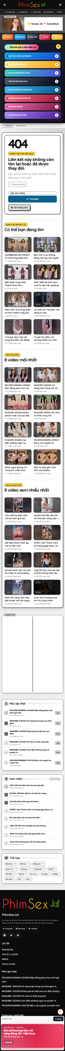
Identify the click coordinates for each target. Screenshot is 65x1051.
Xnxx (20, 879)
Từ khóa (34, 928)
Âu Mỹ (52, 869)
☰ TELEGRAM (20, 37)
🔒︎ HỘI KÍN (8, 37)
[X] (11, 935)
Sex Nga (45, 874)
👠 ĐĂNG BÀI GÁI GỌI (14, 107)
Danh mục (21, 928)
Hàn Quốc (10, 879)
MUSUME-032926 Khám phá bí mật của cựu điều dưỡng (30, 991)
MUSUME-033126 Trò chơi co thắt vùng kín (24, 996)
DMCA (5, 959)
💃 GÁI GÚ (44, 37)
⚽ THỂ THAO (57, 37)
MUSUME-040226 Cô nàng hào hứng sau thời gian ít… (29, 986)
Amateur (25, 869)
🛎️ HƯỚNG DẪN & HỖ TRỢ (16, 115)
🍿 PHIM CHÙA (32, 37)
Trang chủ (11, 12)
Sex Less (34, 874)
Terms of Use (8, 964)
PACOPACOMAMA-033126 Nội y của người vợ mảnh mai (31, 1005)
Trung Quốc (39, 869)
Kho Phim (37, 12)
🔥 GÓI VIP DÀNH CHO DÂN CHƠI (19, 90)
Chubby (55, 874)
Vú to (28, 879)
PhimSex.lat (10, 915)
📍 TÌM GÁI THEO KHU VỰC (17, 81)
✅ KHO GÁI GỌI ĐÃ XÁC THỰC (18, 73)
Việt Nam (10, 874)
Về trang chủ (21, 207)
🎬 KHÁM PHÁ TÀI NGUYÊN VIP (18, 98)
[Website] (18, 935)
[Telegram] (4, 935)
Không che (38, 864)
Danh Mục (24, 12)
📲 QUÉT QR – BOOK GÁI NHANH (18, 56)
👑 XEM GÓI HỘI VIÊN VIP (16, 64)
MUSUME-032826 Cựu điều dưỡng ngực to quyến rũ (29, 1000)
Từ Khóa (50, 12)
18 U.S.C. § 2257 (10, 954)
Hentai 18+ (12, 869)
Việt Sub (25, 864)
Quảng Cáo (7, 949)
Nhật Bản (11, 864)
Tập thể (22, 874)
